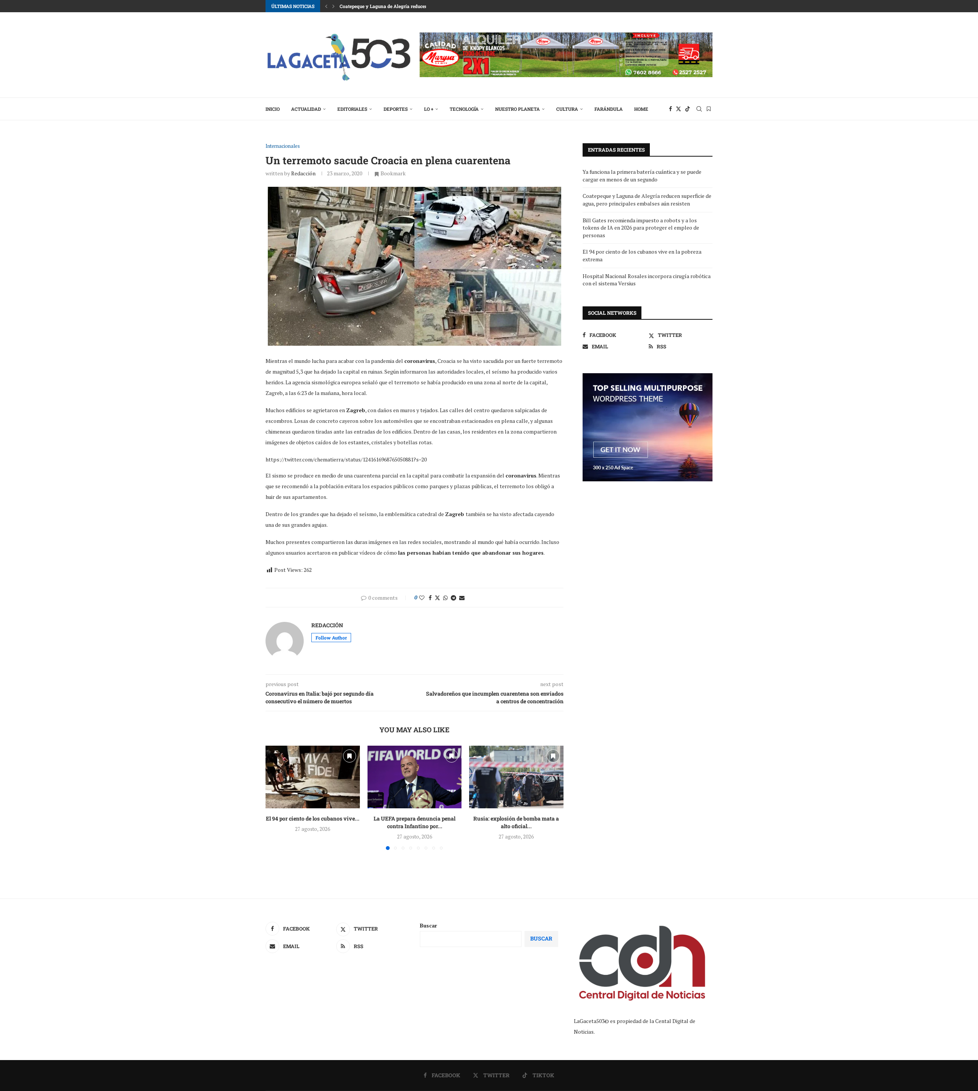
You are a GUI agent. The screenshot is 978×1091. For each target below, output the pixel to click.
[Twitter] (678, 109)
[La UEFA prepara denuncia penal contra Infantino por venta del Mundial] (415, 777)
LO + (428, 109)
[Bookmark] (708, 109)
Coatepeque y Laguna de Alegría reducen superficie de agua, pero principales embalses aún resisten (647, 199)
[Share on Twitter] (437, 597)
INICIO (273, 109)
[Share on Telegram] (453, 597)
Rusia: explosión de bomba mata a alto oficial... (516, 822)
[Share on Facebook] (430, 597)
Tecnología (464, 109)
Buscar (428, 925)
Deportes (396, 109)
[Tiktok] (687, 109)
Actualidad (306, 109)
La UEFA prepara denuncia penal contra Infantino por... (414, 822)
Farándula (608, 109)
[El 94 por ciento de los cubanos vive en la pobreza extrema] (313, 777)
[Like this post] (421, 597)
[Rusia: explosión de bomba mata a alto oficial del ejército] (516, 777)
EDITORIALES (352, 109)
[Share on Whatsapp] (445, 597)
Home (641, 109)
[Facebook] (670, 109)
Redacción (303, 173)
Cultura (567, 109)
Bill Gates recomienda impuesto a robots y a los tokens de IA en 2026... (416, 6)
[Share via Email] (462, 597)
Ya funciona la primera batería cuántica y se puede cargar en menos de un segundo (642, 175)
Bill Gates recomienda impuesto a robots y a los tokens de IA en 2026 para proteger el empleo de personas (641, 228)
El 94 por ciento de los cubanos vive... (312, 818)
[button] (326, 6)
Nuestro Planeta (517, 109)
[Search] (699, 109)
